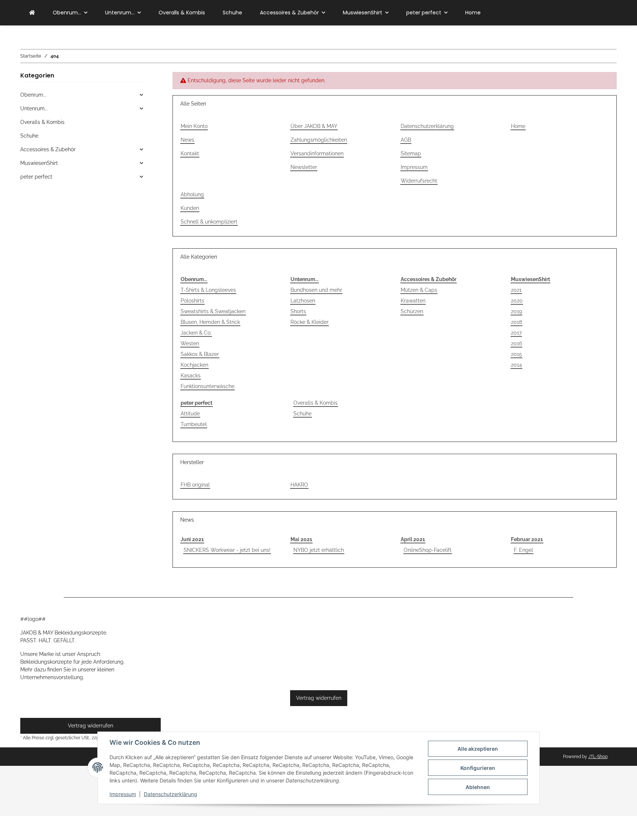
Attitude (190, 413)
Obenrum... (194, 279)
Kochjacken (194, 365)
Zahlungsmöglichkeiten (318, 140)
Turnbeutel (194, 424)
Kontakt (190, 153)
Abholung (192, 194)
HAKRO (299, 485)
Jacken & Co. (196, 333)
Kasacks (191, 375)
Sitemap (411, 153)
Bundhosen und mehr (316, 290)
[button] (81, 95)
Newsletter (303, 167)
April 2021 (413, 539)
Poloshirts (192, 301)
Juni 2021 (192, 539)
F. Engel (523, 550)
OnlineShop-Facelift (428, 550)
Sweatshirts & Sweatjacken (213, 311)
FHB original (195, 485)
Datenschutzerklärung (170, 794)
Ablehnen (478, 787)
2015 (516, 354)
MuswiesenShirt (530, 279)
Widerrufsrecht (419, 181)
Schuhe (302, 413)
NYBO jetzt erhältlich (318, 550)
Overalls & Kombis (315, 403)
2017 (516, 333)
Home (473, 12)
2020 (517, 301)
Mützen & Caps (419, 290)
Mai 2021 (301, 539)
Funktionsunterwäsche (207, 386)
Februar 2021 (527, 539)
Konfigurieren (477, 768)
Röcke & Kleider (309, 322)
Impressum (122, 794)
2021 (516, 290)
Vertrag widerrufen (318, 698)
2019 (516, 311)
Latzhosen (302, 301)
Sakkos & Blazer (200, 354)
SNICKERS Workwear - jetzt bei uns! (227, 550)
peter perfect (196, 403)
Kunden (190, 208)
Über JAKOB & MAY (313, 126)
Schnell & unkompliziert (209, 222)
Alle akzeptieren (477, 749)
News (187, 140)
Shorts (298, 311)
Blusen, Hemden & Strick (210, 322)
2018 (516, 322)
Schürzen (412, 311)
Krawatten (413, 301)
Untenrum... (304, 279)
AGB (406, 140)
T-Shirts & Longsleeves (208, 290)
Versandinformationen (317, 153)
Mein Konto (194, 126)
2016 (516, 343)
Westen (190, 343)
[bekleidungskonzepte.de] (32, 12)
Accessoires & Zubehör (428, 279)
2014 (516, 365)
